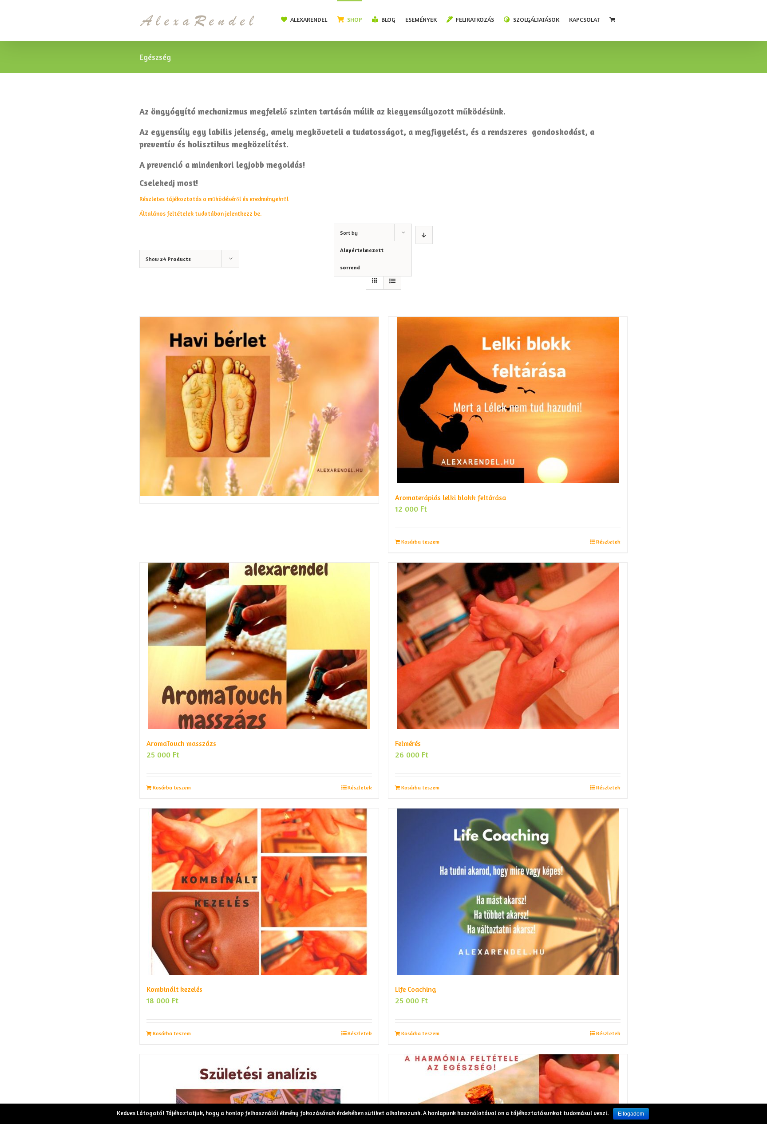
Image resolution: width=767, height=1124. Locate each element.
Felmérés (408, 743)
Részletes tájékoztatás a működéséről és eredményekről (214, 198)
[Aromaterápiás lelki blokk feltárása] (507, 400)
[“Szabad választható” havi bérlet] (259, 375)
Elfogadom (631, 1114)
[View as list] (392, 280)
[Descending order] (424, 235)
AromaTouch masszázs (181, 743)
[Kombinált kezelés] (259, 891)
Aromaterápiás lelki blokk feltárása (450, 497)
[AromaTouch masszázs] (259, 646)
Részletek (608, 541)
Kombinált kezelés (174, 989)
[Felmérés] (507, 646)
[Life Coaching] (507, 891)
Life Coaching (415, 989)
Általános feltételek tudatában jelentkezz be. (200, 213)
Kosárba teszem (420, 541)
